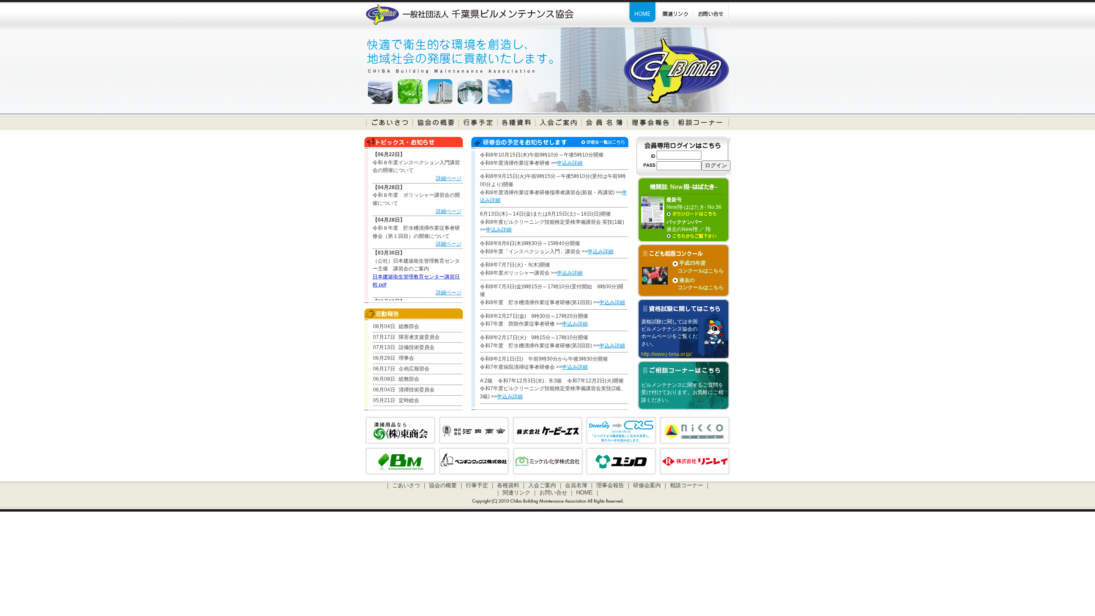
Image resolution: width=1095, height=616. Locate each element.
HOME (584, 492)
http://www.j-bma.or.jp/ (666, 354)
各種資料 (508, 485)
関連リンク (516, 492)
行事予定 (477, 485)
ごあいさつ (406, 485)
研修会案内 (647, 485)
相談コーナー (686, 485)
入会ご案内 (542, 485)
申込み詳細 (570, 163)
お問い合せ (553, 492)
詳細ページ (449, 178)
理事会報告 (610, 485)
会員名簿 (576, 485)
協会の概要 (443, 485)
